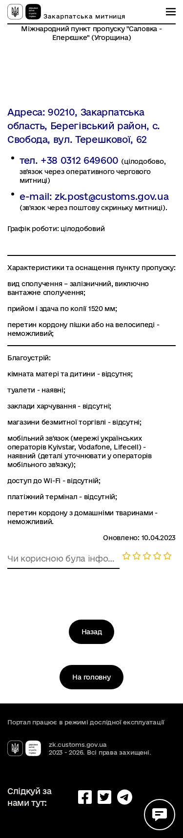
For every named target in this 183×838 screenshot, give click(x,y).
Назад (91, 632)
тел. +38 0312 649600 (70, 160)
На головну (91, 677)
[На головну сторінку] (24, 11)
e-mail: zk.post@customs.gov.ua (94, 196)
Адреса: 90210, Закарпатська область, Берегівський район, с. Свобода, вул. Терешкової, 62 (83, 126)
